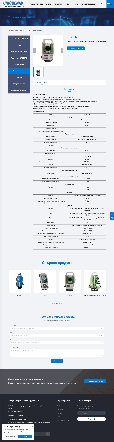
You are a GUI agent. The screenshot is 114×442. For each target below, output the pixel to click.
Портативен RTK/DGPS (19, 58)
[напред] (62, 50)
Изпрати (57, 361)
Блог (76, 4)
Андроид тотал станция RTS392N (95, 295)
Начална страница (36, 4)
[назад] (34, 50)
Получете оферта (76, 48)
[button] (52, 303)
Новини (68, 4)
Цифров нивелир (19, 84)
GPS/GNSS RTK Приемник (19, 39)
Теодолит (19, 77)
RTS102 (69, 295)
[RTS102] (69, 281)
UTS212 (19, 295)
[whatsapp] (112, 214)
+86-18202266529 (17, 412)
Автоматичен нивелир (19, 90)
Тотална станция (38, 30)
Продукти (58, 4)
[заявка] (112, 218)
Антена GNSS (19, 64)
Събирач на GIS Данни (19, 51)
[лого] (13, 3)
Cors (19, 45)
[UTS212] (19, 281)
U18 (44, 295)
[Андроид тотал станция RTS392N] (94, 281)
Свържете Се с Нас (88, 4)
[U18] (44, 281)
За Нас (48, 4)
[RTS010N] (48, 50)
